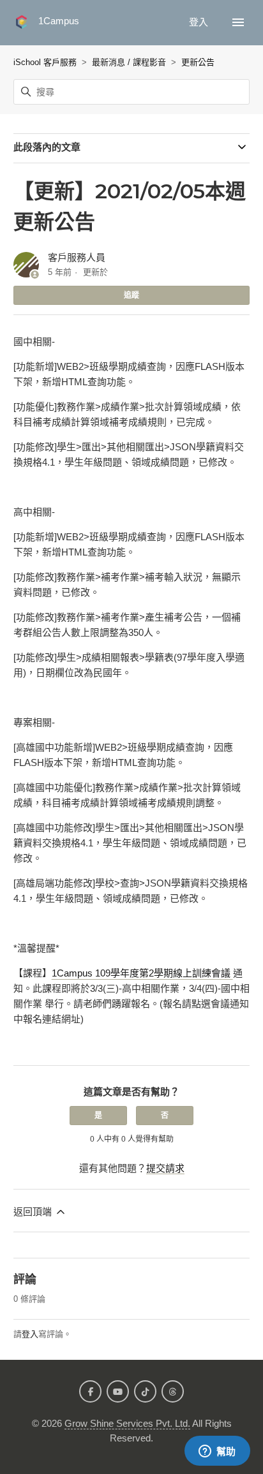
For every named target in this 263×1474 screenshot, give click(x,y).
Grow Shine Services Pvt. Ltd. (127, 1423)
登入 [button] (200, 22)
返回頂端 (33, 1211)
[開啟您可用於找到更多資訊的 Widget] (217, 1452)
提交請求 (165, 1168)
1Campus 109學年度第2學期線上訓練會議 (142, 973)
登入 (30, 1334)
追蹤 (131, 295)
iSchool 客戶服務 (45, 62)
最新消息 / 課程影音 (129, 62)
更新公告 (197, 62)
